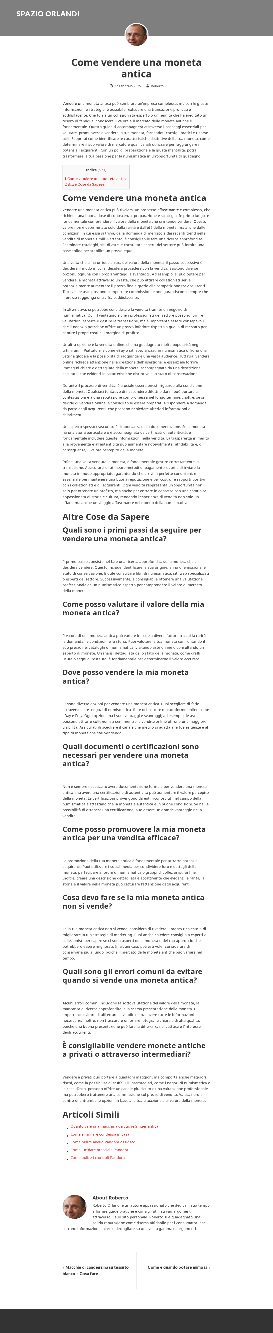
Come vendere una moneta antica (96, 179)
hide (102, 170)
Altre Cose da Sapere (85, 184)
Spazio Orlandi (48, 13)
